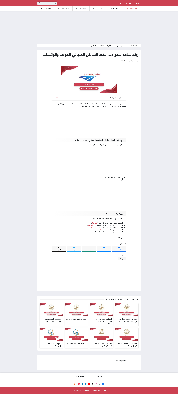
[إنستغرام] (95, 383)
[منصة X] (99, 383)
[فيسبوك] (102, 383)
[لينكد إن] (82, 383)
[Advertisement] (89, 26)
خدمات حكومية (125, 46)
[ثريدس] (92, 383)
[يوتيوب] (89, 383)
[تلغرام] (85, 383)
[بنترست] (78, 383)
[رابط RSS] (75, 383)
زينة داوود (130, 60)
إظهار (56, 97)
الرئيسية (135, 46)
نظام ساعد (122, 259)
